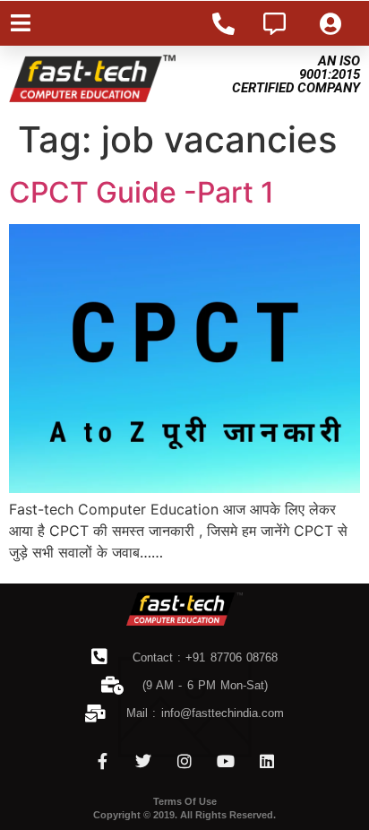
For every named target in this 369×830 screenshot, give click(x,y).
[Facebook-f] (102, 761)
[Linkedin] (267, 761)
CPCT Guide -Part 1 (141, 192)
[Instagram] (184, 761)
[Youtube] (226, 761)
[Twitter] (143, 761)
